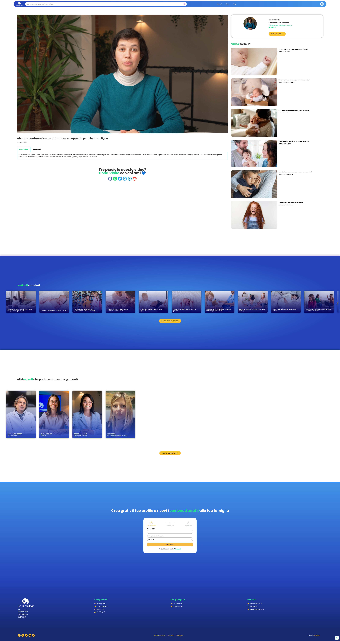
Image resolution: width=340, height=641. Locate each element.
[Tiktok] (33, 635)
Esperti (219, 4)
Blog (234, 4)
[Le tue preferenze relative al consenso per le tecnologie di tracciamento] (337, 638)
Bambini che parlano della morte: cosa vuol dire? (295, 172)
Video (227, 4)
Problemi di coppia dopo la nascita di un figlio (294, 141)
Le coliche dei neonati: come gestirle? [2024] (294, 111)
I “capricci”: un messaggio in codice (291, 203)
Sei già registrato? (170, 549)
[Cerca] (184, 4)
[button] (110, 179)
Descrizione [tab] (23, 149)
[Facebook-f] (19, 635)
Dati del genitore (151, 525)
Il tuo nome (151, 528)
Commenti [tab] (37, 149)
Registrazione (188, 525)
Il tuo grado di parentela (155, 536)
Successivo (170, 544)
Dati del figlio (170, 525)
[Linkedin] (26, 635)
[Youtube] (30, 635)
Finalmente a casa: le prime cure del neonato (294, 80)
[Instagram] (22, 635)
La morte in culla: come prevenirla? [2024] (293, 49)
